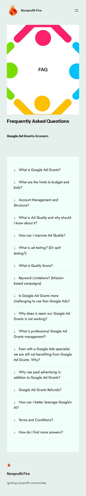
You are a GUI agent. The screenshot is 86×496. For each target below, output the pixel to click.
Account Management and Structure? (36, 202)
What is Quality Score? (36, 265)
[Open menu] (76, 10)
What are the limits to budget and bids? (41, 185)
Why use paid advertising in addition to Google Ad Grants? (37, 374)
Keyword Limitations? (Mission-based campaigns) (39, 280)
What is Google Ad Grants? (40, 169)
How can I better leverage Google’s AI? (43, 405)
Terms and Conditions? (36, 419)
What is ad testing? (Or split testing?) (37, 250)
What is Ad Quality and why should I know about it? (42, 220)
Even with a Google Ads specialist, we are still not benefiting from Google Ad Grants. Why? (43, 354)
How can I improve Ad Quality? (42, 235)
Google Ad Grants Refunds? (40, 389)
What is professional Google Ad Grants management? (40, 334)
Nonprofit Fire (31, 10)
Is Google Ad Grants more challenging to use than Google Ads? (42, 298)
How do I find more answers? (41, 432)
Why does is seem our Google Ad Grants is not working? (42, 316)
